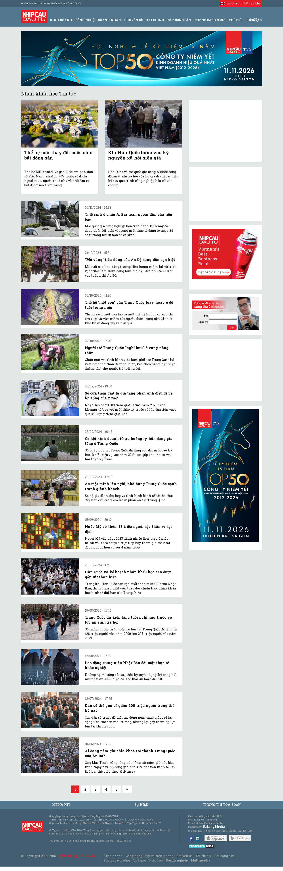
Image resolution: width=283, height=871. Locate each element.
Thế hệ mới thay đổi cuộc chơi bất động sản (58, 155)
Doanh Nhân (109, 20)
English (232, 3)
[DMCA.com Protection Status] (201, 846)
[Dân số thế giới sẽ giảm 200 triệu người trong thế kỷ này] (50, 710)
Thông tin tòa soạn (222, 805)
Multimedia (200, 860)
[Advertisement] (225, 370)
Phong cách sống (116, 860)
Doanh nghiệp (177, 860)
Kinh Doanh (61, 20)
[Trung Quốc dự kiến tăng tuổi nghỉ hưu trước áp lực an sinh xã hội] (50, 622)
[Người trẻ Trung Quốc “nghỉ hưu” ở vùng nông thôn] (50, 352)
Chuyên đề (133, 20)
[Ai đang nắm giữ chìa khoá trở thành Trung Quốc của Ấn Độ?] (50, 755)
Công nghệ (134, 856)
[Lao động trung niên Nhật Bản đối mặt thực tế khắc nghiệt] (50, 667)
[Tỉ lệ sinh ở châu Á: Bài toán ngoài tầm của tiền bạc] (50, 219)
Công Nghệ (84, 20)
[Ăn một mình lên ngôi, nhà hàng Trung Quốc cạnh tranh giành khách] (50, 488)
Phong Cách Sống (210, 20)
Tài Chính (155, 20)
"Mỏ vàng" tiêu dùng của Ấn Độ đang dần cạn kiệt (130, 259)
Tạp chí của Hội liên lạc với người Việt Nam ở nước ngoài (51, 3)
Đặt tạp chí (251, 3)
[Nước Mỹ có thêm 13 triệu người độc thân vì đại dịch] (50, 531)
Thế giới (236, 20)
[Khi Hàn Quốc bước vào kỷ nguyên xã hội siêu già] (143, 124)
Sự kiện (141, 805)
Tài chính (203, 856)
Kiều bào (156, 860)
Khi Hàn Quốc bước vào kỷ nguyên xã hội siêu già (138, 155)
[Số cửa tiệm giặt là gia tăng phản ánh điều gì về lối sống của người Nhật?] (50, 398)
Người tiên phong (159, 856)
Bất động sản (179, 20)
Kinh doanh (112, 856)
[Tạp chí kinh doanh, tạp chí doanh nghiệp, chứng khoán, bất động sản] (34, 16)
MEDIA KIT (61, 805)
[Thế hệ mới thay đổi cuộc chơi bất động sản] (59, 124)
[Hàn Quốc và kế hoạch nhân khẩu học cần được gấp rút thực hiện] (50, 576)
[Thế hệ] (50, 307)
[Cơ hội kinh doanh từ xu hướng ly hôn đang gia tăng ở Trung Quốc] (50, 443)
